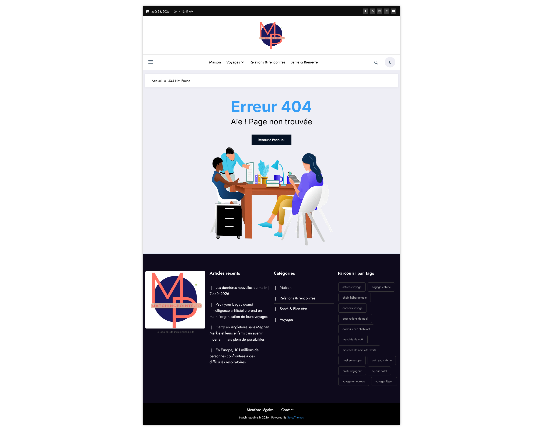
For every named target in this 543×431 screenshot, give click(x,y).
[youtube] (393, 11)
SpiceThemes (295, 417)
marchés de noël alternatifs (359, 350)
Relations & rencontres (267, 62)
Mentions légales (260, 410)
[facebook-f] (365, 11)
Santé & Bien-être (304, 62)
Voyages (233, 62)
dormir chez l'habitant (356, 329)
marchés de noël (353, 339)
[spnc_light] (390, 62)
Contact (287, 410)
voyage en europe (354, 381)
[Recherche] (376, 63)
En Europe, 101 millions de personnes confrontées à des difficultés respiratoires (234, 356)
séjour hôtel (379, 371)
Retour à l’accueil (271, 140)
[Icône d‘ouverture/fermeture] (150, 62)
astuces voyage (352, 287)
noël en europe (352, 360)
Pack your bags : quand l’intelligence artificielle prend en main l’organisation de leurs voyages (238, 310)
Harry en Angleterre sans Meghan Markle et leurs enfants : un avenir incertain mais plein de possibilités (239, 333)
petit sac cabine (382, 360)
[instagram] (386, 11)
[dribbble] (379, 11)
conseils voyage (352, 308)
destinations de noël (355, 318)
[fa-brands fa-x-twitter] (372, 11)
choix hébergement (355, 297)
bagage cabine (381, 287)
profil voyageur (352, 371)
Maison (215, 62)
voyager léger (384, 381)
